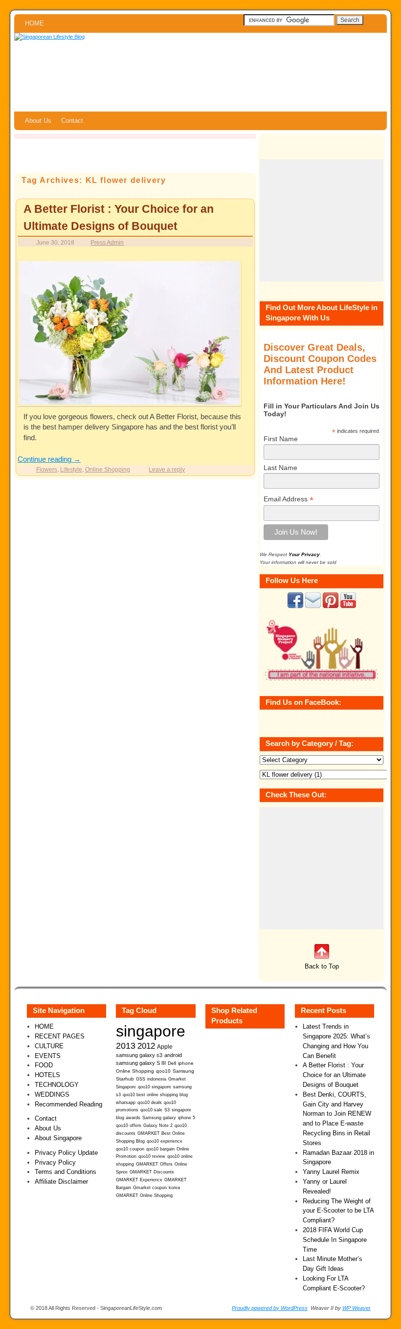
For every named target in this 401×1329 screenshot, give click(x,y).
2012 (146, 1046)
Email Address (288, 499)
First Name (281, 439)
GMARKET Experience (139, 1179)
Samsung (183, 1071)
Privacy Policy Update (66, 1152)
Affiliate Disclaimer (61, 1181)
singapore (150, 1031)
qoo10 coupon (130, 1149)
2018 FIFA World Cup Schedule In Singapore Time (335, 1239)
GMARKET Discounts (152, 1172)
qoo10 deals (149, 1102)
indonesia (156, 1078)
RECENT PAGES (60, 1036)
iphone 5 (186, 1117)
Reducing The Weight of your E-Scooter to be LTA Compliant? (338, 1210)
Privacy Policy (55, 1162)
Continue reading (49, 459)
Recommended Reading (68, 1104)
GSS (140, 1078)
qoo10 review (151, 1156)
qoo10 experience (164, 1141)
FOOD (44, 1065)
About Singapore (58, 1138)
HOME (34, 23)
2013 (125, 1046)
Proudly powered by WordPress (270, 1308)
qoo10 (163, 1071)
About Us (38, 120)
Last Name (280, 468)
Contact (72, 120)
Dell (172, 1063)
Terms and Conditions (65, 1171)
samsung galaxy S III (141, 1063)
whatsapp (125, 1102)
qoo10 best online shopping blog (155, 1094)
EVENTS (48, 1055)
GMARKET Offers (154, 1164)
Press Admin (107, 242)
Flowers (46, 469)
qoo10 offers (128, 1125)
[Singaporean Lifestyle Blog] (200, 72)
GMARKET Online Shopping (144, 1195)
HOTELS (47, 1075)
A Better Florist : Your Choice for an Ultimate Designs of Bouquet (334, 1074)
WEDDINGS (52, 1094)
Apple (165, 1046)
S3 (167, 1109)
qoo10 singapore (154, 1086)
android (173, 1055)
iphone (186, 1063)
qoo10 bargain (160, 1149)
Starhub (125, 1078)
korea (174, 1187)
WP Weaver (356, 1308)
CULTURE (49, 1046)
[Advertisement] (321, 220)
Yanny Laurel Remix (331, 1171)
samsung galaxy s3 (139, 1055)
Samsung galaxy (159, 1117)
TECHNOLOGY (57, 1084)
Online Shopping (107, 469)
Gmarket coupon (150, 1187)
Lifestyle (71, 469)
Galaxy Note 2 (158, 1125)
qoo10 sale (151, 1109)
